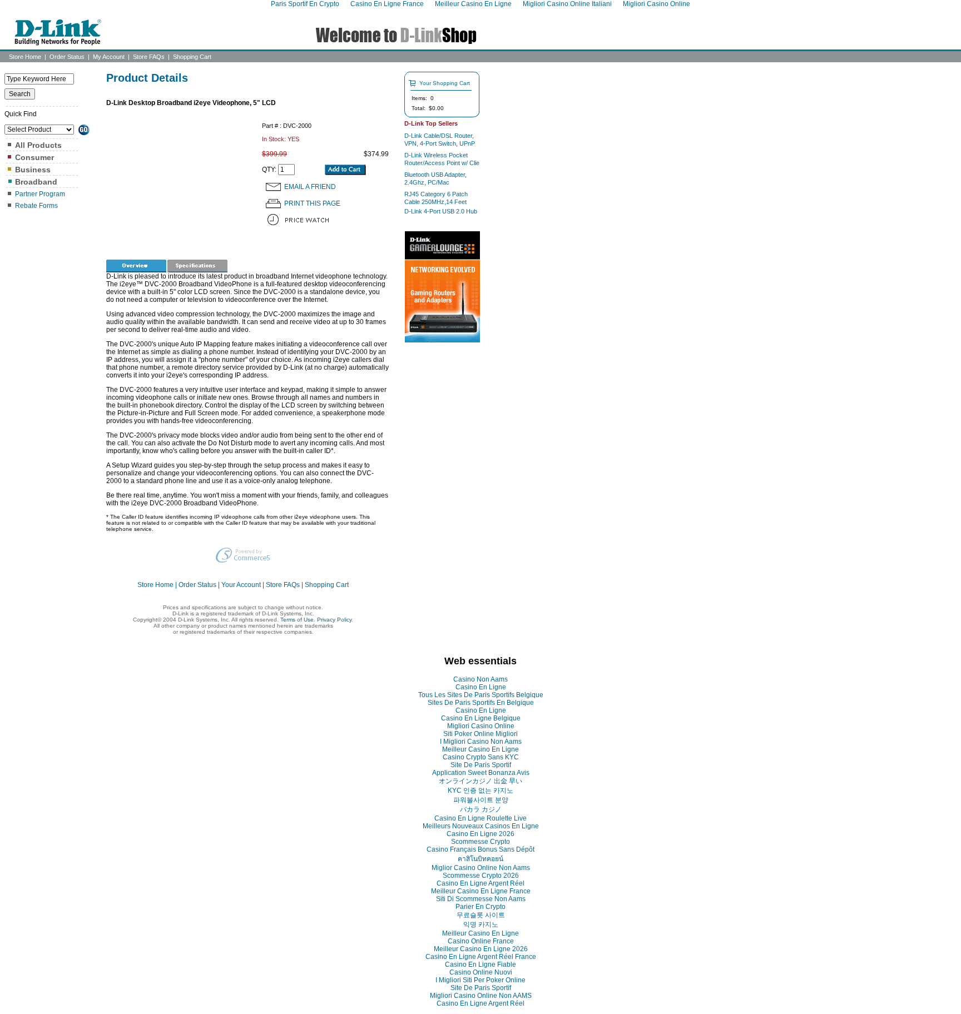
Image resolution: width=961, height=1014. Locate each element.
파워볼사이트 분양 (480, 800)
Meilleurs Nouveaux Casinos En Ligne (481, 826)
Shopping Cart (192, 56)
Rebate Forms (36, 206)
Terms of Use (297, 620)
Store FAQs (149, 56)
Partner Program (40, 194)
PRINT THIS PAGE (312, 203)
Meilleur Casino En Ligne (480, 749)
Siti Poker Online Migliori (480, 734)
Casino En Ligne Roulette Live (480, 818)
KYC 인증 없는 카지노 (480, 790)
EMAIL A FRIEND (310, 187)
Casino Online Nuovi (480, 972)
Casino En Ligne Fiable (480, 964)
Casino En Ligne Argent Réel (480, 883)
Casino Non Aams (480, 679)
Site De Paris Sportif (480, 765)
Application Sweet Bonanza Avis (480, 773)
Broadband (36, 181)
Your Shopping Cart (444, 83)
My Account (109, 56)
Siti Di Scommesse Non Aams (481, 899)
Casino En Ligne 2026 (480, 834)
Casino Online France (481, 941)
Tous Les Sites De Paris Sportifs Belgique (480, 695)
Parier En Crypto (480, 907)
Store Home (25, 56)
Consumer (34, 157)
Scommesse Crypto (480, 842)
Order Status (67, 56)
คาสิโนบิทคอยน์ (480, 859)
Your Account (241, 585)
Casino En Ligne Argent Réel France (480, 957)
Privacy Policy (334, 620)
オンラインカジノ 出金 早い (480, 781)
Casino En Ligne (480, 687)
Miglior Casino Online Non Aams (481, 868)
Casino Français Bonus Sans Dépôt (480, 849)
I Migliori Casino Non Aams (481, 741)
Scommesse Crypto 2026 (481, 875)
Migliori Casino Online (480, 726)
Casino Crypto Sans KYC (481, 757)
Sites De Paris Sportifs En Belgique (481, 703)
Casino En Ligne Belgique (481, 718)
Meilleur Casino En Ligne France (481, 891)
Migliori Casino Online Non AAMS (481, 996)
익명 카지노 (480, 924)
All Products (38, 145)
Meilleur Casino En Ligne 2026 (481, 949)
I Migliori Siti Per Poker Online (480, 980)
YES (293, 139)
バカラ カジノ (481, 809)
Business (33, 169)
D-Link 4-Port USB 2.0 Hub (440, 211)
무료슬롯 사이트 (481, 915)
